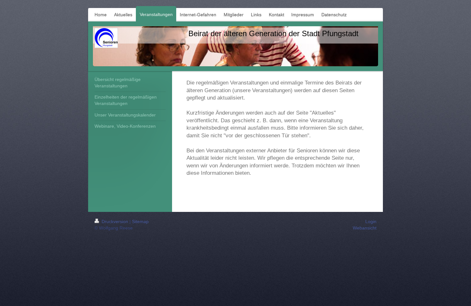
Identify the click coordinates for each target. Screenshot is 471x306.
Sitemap (140, 221)
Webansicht (364, 227)
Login (370, 221)
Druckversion (114, 221)
